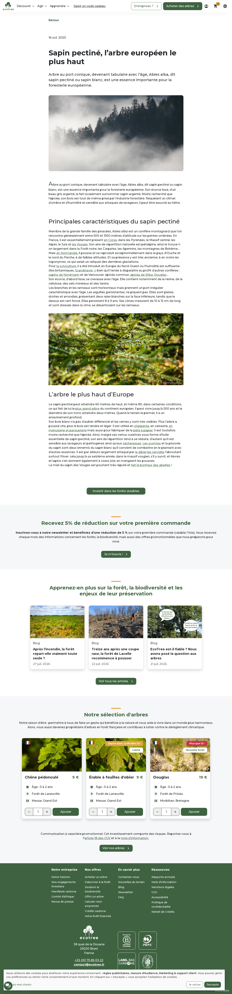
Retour (54, 20)
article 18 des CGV (97, 838)
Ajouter (65, 811)
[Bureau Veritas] (148, 962)
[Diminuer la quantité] (29, 812)
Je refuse (195, 984)
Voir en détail (52, 754)
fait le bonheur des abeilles (150, 465)
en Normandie (66, 253)
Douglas (160, 275)
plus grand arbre (87, 408)
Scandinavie (84, 270)
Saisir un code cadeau (89, 6)
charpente (141, 426)
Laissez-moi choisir (19, 984)
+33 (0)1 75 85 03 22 (89, 960)
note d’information (134, 838)
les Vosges (80, 244)
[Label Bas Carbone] (127, 962)
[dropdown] (206, 6)
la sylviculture (66, 266)
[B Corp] (127, 941)
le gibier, (141, 452)
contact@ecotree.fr (89, 964)
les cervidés (155, 452)
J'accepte (212, 984)
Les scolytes (151, 443)
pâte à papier (143, 430)
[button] (146, 6)
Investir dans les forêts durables (116, 491)
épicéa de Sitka (141, 275)
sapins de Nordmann (64, 275)
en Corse (110, 240)
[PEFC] (148, 941)
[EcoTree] (8, 6)
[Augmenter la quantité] (47, 812)
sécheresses (132, 443)
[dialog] (114, 980)
